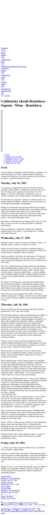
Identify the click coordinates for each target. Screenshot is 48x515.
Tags (9, 60)
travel (35, 502)
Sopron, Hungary (7, 482)
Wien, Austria (5, 486)
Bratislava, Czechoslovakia (10, 478)
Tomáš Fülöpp (6, 476)
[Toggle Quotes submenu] (2, 73)
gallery (30, 502)
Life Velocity (22, 66)
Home (3, 53)
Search (8, 91)
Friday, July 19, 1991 (12, 163)
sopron (10, 502)
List (2, 60)
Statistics (14, 66)
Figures (8, 89)
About (3, 84)
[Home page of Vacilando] (2, 96)
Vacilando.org (6, 509)
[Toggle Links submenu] (2, 79)
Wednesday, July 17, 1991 (14, 159)
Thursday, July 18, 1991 (13, 161)
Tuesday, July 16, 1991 (13, 157)
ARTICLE (16, 505)
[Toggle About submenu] (2, 86)
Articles (3, 55)
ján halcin (24, 502)
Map (5, 66)
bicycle (5, 502)
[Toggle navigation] (3, 50)
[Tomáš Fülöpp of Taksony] (9, 494)
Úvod (7, 155)
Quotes (3, 70)
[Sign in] (2, 93)
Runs (3, 62)
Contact (3, 91)
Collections (5, 68)
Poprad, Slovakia (7, 496)
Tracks (9, 66)
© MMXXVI (16, 509)
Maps (5, 60)
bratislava (16, 502)
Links (3, 77)
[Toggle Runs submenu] (2, 64)
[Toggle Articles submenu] (2, 57)
